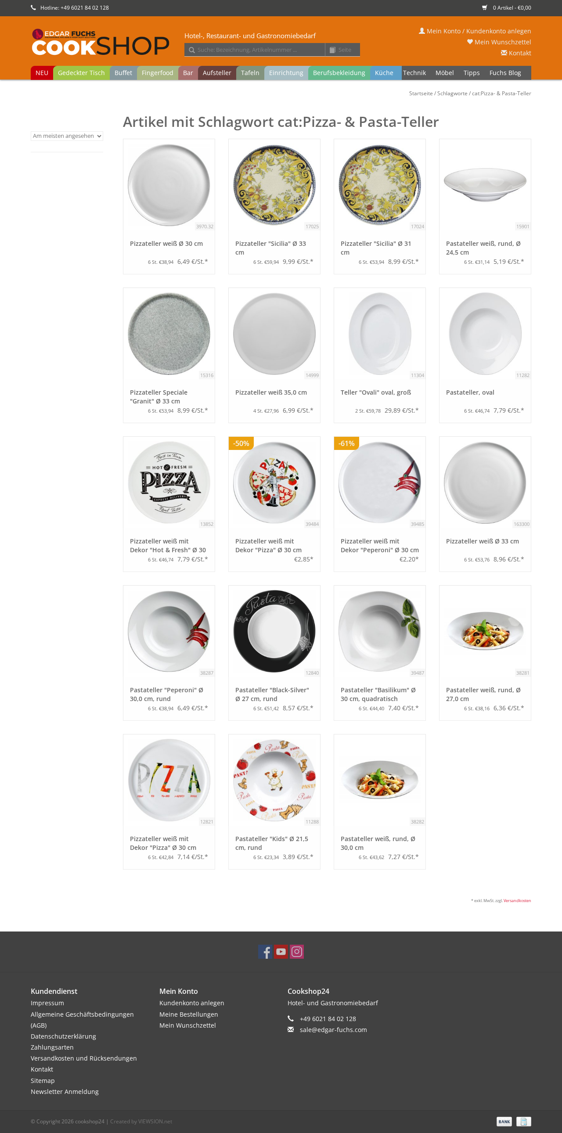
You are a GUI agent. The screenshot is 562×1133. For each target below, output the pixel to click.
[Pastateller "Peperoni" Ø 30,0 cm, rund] (169, 631)
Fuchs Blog (505, 72)
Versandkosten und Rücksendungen (84, 1058)
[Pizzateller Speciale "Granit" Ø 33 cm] (169, 333)
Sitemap (43, 1080)
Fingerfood (157, 72)
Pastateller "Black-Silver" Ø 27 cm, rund (272, 694)
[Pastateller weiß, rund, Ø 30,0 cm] (379, 780)
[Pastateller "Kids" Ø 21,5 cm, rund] (274, 780)
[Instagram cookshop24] (297, 952)
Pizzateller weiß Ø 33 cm (482, 541)
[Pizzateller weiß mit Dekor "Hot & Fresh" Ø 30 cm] (169, 482)
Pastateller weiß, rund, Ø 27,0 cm (483, 694)
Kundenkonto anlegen (191, 1003)
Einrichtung (286, 72)
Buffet (123, 72)
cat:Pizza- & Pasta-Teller (501, 93)
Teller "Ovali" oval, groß (376, 392)
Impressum (47, 1003)
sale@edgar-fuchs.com (333, 1029)
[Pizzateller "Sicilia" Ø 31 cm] (379, 184)
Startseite (421, 93)
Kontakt (519, 53)
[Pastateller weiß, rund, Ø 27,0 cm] (485, 631)
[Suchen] (188, 50)
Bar (188, 72)
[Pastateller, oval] (485, 333)
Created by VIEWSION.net (141, 1121)
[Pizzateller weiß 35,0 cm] (274, 333)
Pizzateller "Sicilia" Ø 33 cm (270, 247)
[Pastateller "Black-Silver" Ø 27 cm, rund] (274, 631)
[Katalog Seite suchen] (329, 50)
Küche (384, 72)
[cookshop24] (281, 43)
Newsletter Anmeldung (65, 1091)
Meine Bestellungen (188, 1014)
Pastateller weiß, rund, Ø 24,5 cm (483, 247)
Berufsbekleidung (339, 72)
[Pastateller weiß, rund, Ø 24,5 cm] (485, 184)
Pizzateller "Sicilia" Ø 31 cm (376, 247)
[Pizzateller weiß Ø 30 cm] (169, 184)
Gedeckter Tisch (81, 72)
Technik (414, 72)
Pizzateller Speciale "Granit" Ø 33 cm (158, 396)
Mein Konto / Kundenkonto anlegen (478, 31)
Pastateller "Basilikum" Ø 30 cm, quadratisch (378, 694)
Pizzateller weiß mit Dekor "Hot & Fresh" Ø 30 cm (168, 545)
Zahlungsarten (52, 1047)
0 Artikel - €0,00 (511, 7)
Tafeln (250, 72)
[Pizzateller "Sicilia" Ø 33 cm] (274, 184)
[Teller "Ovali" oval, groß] (379, 333)
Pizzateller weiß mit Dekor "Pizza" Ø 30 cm (268, 545)
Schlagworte (452, 93)
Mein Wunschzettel (502, 42)
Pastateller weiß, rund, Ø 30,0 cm (378, 843)
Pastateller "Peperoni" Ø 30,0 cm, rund (166, 694)
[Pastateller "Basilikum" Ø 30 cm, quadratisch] (379, 631)
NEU (42, 72)
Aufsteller (217, 72)
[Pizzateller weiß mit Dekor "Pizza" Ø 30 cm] (169, 780)
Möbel (445, 72)
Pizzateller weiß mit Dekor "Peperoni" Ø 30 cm (380, 545)
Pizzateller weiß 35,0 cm (271, 392)
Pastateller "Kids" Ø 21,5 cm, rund (271, 843)
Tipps (472, 72)
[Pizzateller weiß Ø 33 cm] (485, 482)
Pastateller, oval (470, 392)
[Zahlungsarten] (503, 1121)
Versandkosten (517, 900)
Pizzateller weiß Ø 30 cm (166, 243)
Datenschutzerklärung (63, 1036)
